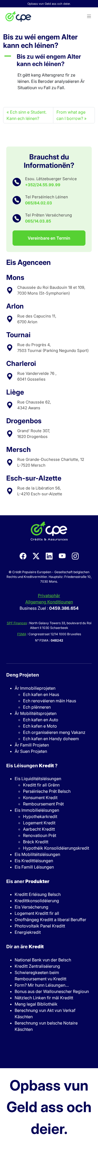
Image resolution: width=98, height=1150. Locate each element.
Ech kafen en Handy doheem (51, 738)
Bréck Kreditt (35, 841)
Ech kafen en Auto (40, 719)
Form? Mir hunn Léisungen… (42, 985)
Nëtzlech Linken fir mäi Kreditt (44, 997)
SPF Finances (17, 623)
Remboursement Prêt (43, 803)
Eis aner (27, 881)
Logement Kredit (39, 822)
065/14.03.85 (38, 221)
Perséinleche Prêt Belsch (47, 791)
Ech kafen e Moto (40, 726)
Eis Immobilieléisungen (37, 810)
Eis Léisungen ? (31, 765)
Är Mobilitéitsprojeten (35, 713)
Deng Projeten (22, 675)
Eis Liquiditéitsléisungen (38, 778)
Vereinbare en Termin (49, 238)
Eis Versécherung (31, 907)
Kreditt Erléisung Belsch (38, 894)
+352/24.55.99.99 (42, 184)
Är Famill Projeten (32, 745)
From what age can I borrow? (70, 115)
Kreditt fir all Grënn (41, 785)
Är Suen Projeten (31, 751)
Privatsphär (49, 595)
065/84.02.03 (38, 202)
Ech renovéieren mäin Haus (49, 700)
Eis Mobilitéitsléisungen (37, 854)
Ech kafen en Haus (41, 694)
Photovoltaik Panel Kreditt (40, 926)
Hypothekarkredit (40, 816)
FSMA (21, 634)
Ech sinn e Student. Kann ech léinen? (27, 115)
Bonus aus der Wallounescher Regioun (52, 991)
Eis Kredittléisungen (34, 860)
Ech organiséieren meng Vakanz (54, 732)
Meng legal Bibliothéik (36, 1004)
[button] (89, 16)
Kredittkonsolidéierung (37, 900)
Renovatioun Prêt (39, 835)
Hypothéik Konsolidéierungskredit (56, 848)
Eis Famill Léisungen (34, 867)
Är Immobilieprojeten (35, 688)
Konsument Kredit (40, 797)
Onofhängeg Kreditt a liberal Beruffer (50, 919)
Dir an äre (25, 946)
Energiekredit (28, 932)
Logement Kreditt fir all (37, 913)
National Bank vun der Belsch (43, 959)
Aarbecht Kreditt (39, 829)
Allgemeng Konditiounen (49, 601)
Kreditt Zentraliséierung (37, 966)
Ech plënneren (37, 707)
